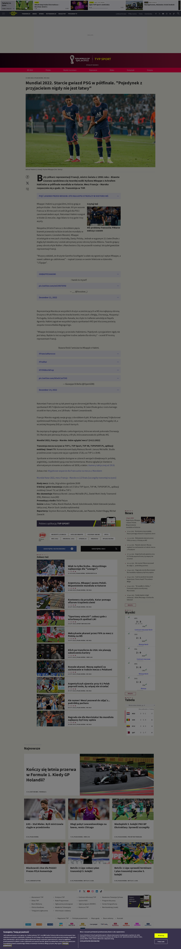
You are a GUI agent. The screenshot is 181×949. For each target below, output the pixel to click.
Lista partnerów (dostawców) (89, 941)
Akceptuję (161, 935)
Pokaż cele (161, 941)
